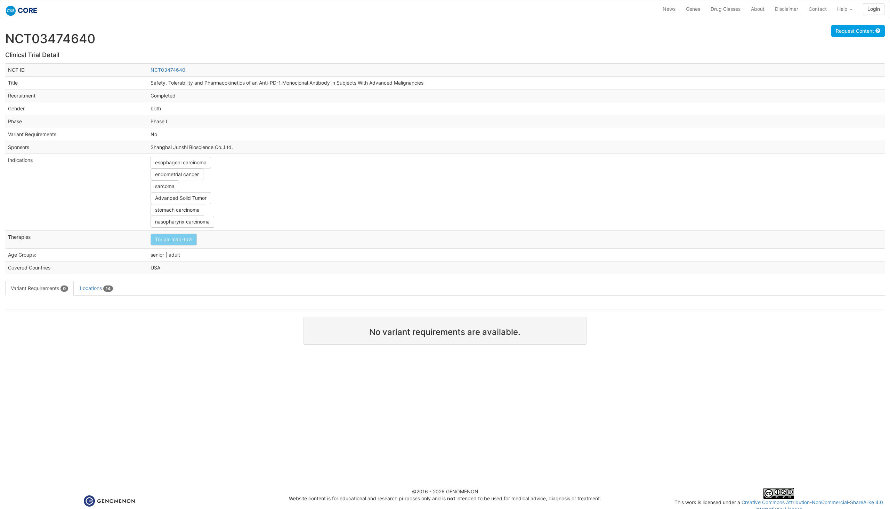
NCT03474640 (168, 70)
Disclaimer (786, 9)
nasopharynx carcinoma (182, 222)
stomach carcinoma (177, 210)
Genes (693, 9)
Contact (818, 9)
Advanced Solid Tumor (181, 198)
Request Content (855, 31)
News (669, 9)
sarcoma (165, 186)
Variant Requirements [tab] (38, 288)
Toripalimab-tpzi (173, 239)
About (757, 9)
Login (873, 9)
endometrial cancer (177, 174)
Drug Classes (726, 9)
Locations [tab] (95, 288)
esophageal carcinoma (181, 162)
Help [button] (843, 9)
